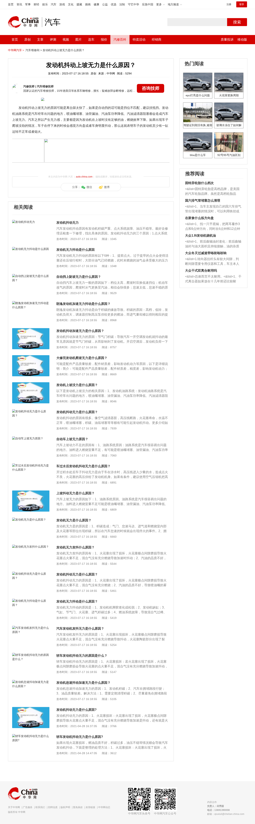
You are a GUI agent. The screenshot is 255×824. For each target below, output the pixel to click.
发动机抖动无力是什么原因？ (77, 412)
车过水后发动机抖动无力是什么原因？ (83, 466)
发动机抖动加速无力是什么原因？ (80, 331)
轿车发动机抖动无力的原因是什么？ (81, 655)
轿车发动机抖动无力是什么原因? (79, 736)
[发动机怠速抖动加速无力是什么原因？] (30, 682)
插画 (88, 4)
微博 (107, 187)
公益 (105, 4)
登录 (241, 4)
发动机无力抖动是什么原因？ (77, 601)
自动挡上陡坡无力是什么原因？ (78, 276)
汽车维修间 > (34, 50)
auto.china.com (84, 176)
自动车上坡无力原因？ (72, 439)
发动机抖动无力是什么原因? (76, 709)
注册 (229, 4)
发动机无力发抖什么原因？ (75, 547)
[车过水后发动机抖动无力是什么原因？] (30, 465)
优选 (113, 4)
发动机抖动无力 (67, 222)
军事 (28, 4)
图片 (78, 39)
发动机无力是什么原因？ (73, 520)
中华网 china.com (25, 22)
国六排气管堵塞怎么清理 (202, 200)
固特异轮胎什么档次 (199, 183)
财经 (36, 4)
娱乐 (45, 4)
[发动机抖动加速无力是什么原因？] (30, 330)
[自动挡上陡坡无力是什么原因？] (30, 276)
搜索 (237, 22)
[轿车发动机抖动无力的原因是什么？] (30, 654)
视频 (66, 39)
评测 (53, 39)
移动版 (242, 39)
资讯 (19, 4)
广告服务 (27, 807)
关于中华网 (14, 807)
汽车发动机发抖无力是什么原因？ (80, 628)
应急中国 (147, 4)
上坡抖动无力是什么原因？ (75, 493)
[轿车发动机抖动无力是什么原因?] (30, 736)
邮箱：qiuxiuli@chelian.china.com (225, 814)
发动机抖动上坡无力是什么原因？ (63, 50)
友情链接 (90, 807)
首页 (11, 4)
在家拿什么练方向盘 (199, 218)
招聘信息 (53, 807)
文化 (71, 4)
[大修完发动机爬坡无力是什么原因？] (30, 357)
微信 (89, 187)
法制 (122, 4)
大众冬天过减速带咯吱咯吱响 (206, 253)
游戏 (62, 4)
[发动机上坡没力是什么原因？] (30, 384)
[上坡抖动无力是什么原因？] (30, 492)
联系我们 (40, 807)
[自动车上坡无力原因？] (30, 438)
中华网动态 (104, 807)
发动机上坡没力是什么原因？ (77, 385)
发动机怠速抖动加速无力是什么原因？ (83, 682)
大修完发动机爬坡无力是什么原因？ (81, 358)
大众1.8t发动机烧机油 (200, 235)
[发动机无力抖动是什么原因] (30, 249)
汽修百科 (120, 39)
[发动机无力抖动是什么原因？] (30, 600)
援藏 (79, 4)
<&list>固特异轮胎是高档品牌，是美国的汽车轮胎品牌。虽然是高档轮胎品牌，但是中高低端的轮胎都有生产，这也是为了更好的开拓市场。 (212, 191)
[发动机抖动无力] (30, 221)
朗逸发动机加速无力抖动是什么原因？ (83, 303)
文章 (40, 39)
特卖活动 (139, 39)
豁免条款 (78, 807)
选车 (91, 39)
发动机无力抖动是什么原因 (75, 249)
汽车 (53, 4)
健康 (96, 4)
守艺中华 (133, 4)
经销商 (156, 39)
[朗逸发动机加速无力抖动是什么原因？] (30, 303)
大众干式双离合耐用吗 (201, 270)
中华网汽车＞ (16, 50)
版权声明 (65, 807)
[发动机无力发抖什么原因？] (30, 546)
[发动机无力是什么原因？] (30, 519)
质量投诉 (227, 39)
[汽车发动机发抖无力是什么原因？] (30, 627)
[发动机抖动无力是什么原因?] (30, 709)
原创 (27, 39)
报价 (104, 39)
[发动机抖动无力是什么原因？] (30, 411)
